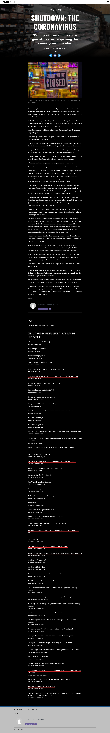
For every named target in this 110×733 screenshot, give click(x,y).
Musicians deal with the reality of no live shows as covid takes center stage (55, 553)
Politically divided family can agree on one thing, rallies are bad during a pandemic (54, 604)
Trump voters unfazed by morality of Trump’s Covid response (51, 636)
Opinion (53, 2)
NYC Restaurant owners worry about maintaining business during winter (52, 588)
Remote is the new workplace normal (41, 397)
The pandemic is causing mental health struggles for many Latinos (52, 597)
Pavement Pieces (27, 710)
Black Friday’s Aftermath (37, 560)
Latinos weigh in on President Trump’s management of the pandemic (53, 649)
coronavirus (32, 325)
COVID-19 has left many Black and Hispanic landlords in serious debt (53, 376)
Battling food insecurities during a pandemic (44, 496)
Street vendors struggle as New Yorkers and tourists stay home (51, 447)
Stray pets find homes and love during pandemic (46, 468)
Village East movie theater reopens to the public (45, 383)
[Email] (50, 309)
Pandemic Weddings (35, 417)
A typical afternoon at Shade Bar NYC (41, 686)
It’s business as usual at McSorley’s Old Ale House (46, 663)
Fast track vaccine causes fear (38, 656)
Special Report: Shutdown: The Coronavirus (51, 335)
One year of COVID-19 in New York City (42, 404)
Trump (51, 325)
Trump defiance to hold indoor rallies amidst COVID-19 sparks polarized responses (54, 671)
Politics (29, 2)
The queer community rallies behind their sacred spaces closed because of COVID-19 (55, 439)
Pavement (10, 2)
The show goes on (34, 539)
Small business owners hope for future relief (44, 574)
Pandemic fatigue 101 (35, 424)
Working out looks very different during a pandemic (47, 516)
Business (36, 2)
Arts (41, 2)
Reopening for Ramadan (37, 348)
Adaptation (32, 502)
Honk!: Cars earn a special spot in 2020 (42, 509)
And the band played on (36, 355)
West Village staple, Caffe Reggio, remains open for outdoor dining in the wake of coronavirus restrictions (55, 694)
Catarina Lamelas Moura (51, 48)
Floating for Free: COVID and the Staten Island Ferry (47, 369)
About (86, 2)
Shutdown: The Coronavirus (55, 22)
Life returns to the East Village (39, 342)
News (23, 2)
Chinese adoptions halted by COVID (41, 390)
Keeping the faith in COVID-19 (39, 454)
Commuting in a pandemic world (40, 489)
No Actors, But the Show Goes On (40, 475)
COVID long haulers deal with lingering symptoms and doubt (50, 411)
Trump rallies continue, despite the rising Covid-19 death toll (50, 642)
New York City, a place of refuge (39, 482)
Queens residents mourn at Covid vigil (42, 362)
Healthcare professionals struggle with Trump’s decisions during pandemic (52, 621)
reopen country (42, 325)
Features (59, 2)
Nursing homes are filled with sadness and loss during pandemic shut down (53, 531)
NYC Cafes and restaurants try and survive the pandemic (49, 679)
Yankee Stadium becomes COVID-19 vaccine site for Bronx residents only (54, 431)
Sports (47, 2)
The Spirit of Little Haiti (36, 567)
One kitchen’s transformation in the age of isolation (47, 523)
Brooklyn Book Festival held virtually (41, 581)
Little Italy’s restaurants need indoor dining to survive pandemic (52, 461)
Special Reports (68, 2)
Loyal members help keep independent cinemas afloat (48, 546)
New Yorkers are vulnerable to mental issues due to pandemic (50, 613)
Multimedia (79, 2)
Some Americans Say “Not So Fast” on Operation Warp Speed (50, 629)
